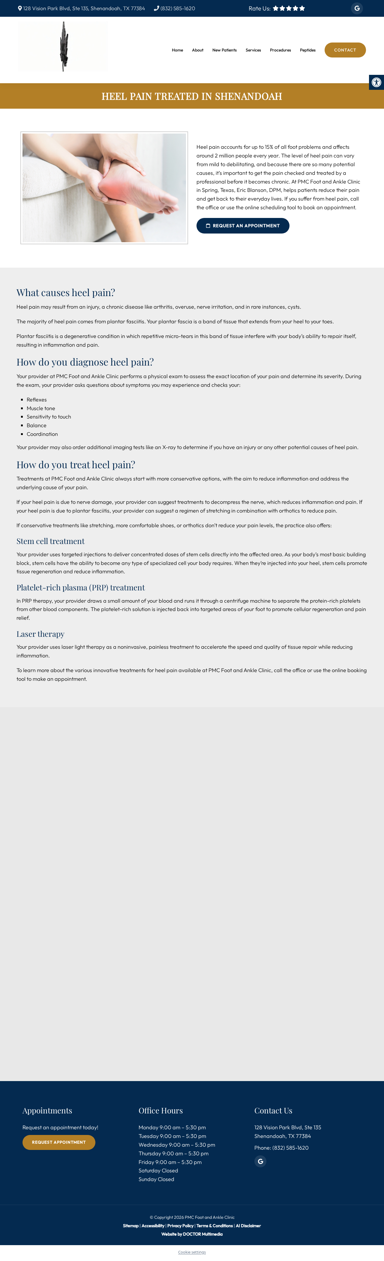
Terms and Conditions (204, 1018)
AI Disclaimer (248, 1225)
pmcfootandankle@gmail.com (87, 944)
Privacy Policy (180, 1225)
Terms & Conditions (215, 1225)
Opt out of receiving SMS (201, 983)
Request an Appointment (246, 225)
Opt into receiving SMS (199, 973)
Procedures (280, 50)
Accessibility (153, 1225)
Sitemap (131, 1225)
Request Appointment (59, 1142)
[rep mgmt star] (302, 8)
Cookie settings (192, 1252)
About (197, 50)
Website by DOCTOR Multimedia (192, 1234)
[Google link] (357, 8)
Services (253, 50)
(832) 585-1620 (177, 8)
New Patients (224, 50)
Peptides (308, 50)
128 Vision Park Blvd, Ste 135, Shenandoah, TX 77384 (83, 8)
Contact (345, 50)
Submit (176, 1036)
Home (177, 50)
